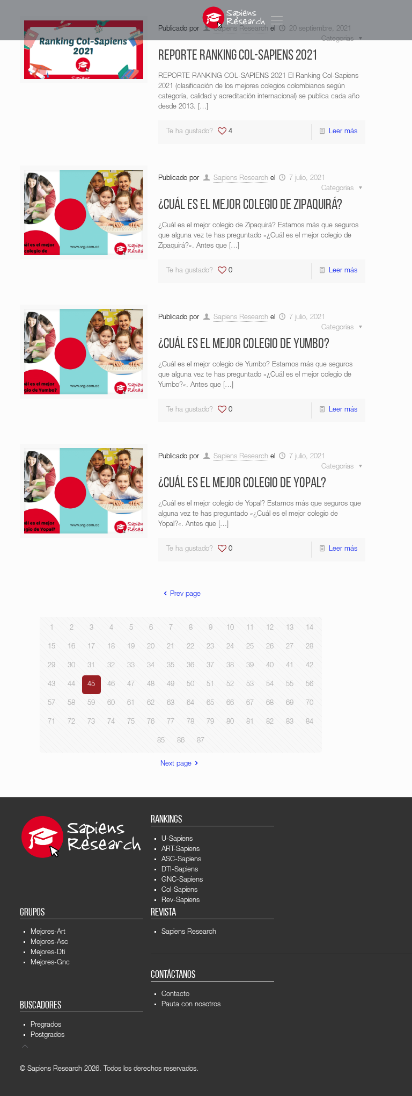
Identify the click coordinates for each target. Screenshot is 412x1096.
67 (250, 703)
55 (289, 684)
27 (289, 647)
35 (170, 665)
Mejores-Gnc (50, 963)
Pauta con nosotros (190, 1004)
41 (289, 665)
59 (91, 703)
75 (131, 722)
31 (91, 665)
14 (309, 628)
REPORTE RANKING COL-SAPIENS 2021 (237, 56)
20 (150, 647)
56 (309, 684)
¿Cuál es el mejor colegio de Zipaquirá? (250, 205)
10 (230, 628)
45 (91, 684)
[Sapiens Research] (234, 17)
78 (190, 722)
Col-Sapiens (179, 890)
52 (230, 684)
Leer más (343, 131)
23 (210, 647)
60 (111, 703)
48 (150, 684)
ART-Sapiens (180, 849)
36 (190, 665)
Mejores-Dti (48, 952)
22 (190, 647)
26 (270, 647)
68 (270, 703)
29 (51, 665)
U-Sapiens (177, 839)
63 (170, 703)
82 (270, 722)
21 (170, 647)
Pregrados (46, 1025)
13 (289, 628)
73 (91, 722)
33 (131, 665)
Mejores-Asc (49, 942)
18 (111, 647)
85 (161, 741)
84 (309, 722)
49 (170, 684)
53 (250, 684)
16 (71, 647)
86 (181, 741)
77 (170, 722)
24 (230, 647)
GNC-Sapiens (182, 880)
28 (309, 647)
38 (230, 665)
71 (51, 722)
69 (289, 703)
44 (71, 684)
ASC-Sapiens (181, 859)
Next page (176, 764)
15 (51, 647)
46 (111, 684)
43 (51, 684)
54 (270, 684)
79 (210, 722)
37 (210, 665)
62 (150, 703)
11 (250, 628)
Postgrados (47, 1035)
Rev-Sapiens (180, 900)
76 (150, 722)
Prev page (185, 594)
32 (111, 665)
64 (190, 703)
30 (71, 665)
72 (71, 722)
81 (250, 722)
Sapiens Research (241, 178)
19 (131, 647)
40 (270, 665)
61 (131, 703)
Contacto (175, 994)
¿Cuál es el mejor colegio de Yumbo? (243, 344)
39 (250, 665)
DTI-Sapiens (179, 870)
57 (51, 703)
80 (230, 722)
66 (230, 703)
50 (190, 684)
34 (150, 665)
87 (200, 741)
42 (309, 665)
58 (71, 703)
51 (210, 684)
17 (91, 647)
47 (131, 684)
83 (289, 722)
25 (250, 647)
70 (309, 703)
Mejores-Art (48, 932)
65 (210, 703)
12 (270, 628)
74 (111, 722)
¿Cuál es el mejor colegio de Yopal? (242, 484)
